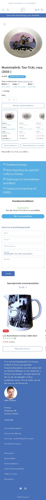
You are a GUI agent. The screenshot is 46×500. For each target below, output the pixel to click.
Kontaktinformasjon (12, 444)
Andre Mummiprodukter (14, 469)
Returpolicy (9, 479)
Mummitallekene (11, 464)
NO (38, 10)
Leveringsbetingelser (13, 428)
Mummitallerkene (10, 145)
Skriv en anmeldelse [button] (23, 216)
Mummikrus (9, 453)
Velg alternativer (22, 349)
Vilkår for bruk (10, 474)
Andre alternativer (25, 81)
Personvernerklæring (12, 433)
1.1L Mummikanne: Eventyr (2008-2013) (20, 335)
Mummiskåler (10, 458)
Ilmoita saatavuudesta (23, 105)
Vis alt (22, 287)
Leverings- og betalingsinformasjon (19, 439)
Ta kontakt (8, 420)
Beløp (4, 95)
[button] (3, 10)
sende (8, 274)
